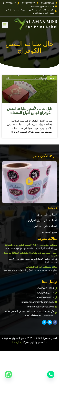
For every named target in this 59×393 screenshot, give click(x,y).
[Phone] (50, 374)
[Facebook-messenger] (49, 322)
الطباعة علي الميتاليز (46, 226)
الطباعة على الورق (47, 214)
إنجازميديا (17, 342)
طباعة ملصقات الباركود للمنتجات (41, 267)
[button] (5, 25)
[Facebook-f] (55, 322)
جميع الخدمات (49, 232)
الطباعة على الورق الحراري (42, 220)
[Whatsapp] (44, 322)
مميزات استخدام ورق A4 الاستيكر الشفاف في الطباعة (31, 245)
